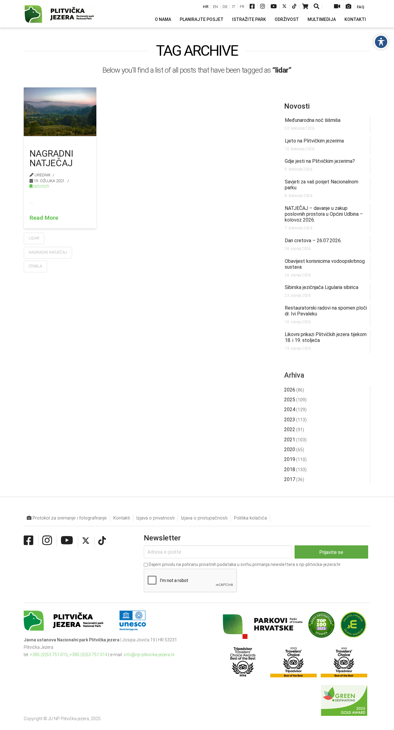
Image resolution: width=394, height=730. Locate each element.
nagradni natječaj (48, 252)
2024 (289, 409)
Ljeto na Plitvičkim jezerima (314, 141)
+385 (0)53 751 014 (88, 654)
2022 (289, 429)
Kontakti (121, 518)
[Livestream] (337, 7)
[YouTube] (274, 7)
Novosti (40, 186)
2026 (289, 390)
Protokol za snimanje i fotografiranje (69, 518)
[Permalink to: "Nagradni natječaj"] (60, 111)
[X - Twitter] (284, 7)
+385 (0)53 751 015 (49, 654)
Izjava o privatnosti (155, 518)
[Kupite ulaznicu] (305, 7)
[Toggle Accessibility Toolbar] (381, 41)
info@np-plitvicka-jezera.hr (149, 654)
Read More (44, 217)
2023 (289, 420)
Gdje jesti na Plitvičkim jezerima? (320, 161)
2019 (289, 459)
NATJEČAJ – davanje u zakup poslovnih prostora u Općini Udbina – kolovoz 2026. (324, 214)
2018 (289, 469)
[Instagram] (262, 7)
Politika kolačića (250, 518)
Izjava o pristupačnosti (204, 518)
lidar (34, 238)
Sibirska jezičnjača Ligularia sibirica (321, 287)
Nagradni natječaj (51, 158)
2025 (289, 400)
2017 (289, 479)
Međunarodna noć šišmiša (312, 120)
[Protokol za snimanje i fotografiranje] (348, 7)
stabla (35, 266)
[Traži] (317, 7)
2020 (289, 449)
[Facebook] (252, 7)
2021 (289, 440)
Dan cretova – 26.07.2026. (313, 240)
